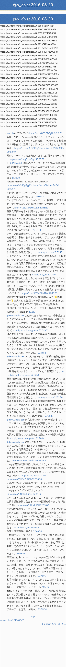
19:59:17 (58, 252)
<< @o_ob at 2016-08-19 (12, 620)
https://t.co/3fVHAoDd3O (46, 185)
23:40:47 (42, 576)
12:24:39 (16, 178)
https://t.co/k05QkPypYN (19, 185)
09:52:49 (11, 152)
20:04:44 (52, 274)
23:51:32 (45, 587)
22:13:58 (42, 353)
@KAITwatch (16, 163)
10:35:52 (40, 159)
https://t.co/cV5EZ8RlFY (52, 148)
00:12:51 (58, 133)
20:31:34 (33, 312)
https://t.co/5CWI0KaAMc (34, 293)
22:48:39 (37, 531)
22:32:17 (42, 460)
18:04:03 (40, 196)
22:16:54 (35, 375)
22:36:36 (37, 479)
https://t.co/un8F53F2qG (26, 148)
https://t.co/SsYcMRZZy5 (27, 207)
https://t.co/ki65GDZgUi (41, 133)
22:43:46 (35, 527)
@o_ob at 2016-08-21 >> (54, 624)
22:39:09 (44, 505)
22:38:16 (37, 494)
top (33, 616)
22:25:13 (49, 416)
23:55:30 (42, 609)
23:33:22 (21, 553)
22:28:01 (40, 438)
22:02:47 (43, 330)
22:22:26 (58, 397)
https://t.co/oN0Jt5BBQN (19, 494)
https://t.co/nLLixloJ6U (28, 505)
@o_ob (10, 133)
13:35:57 (11, 189)
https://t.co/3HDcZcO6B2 (34, 475)
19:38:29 (44, 207)
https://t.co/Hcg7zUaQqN (23, 159)
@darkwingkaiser (15, 315)
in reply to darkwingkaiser (26, 330)
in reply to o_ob (46, 252)
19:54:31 (37, 230)
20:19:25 (53, 293)
